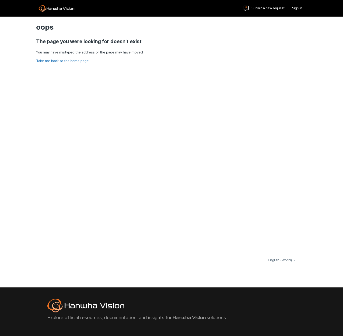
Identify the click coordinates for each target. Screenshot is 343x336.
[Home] (56, 8)
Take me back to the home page (62, 61)
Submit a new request (268, 8)
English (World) (280, 260)
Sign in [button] (297, 8)
